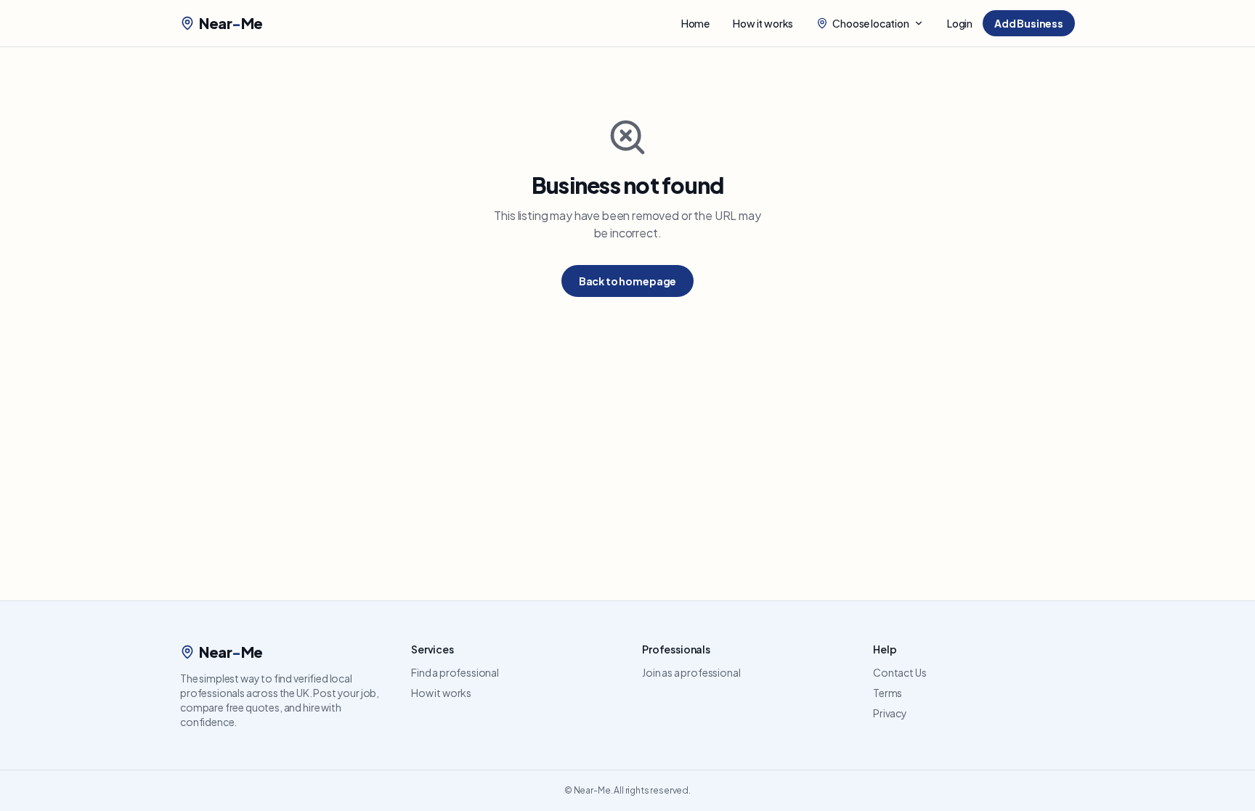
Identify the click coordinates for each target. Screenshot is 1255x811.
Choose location (870, 23)
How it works (763, 23)
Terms (887, 692)
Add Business (1028, 23)
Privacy (890, 713)
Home (695, 23)
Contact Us (899, 672)
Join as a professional (691, 672)
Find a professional (455, 672)
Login (959, 23)
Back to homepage (627, 281)
